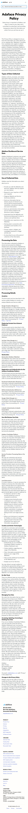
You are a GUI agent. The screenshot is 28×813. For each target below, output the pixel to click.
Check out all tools (7, 773)
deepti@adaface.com (8, 713)
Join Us (5, 783)
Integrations (6, 730)
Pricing (4, 726)
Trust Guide (19, 808)
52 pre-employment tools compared (11, 755)
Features (5, 728)
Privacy (12, 808)
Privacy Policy (5, 352)
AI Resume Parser (7, 734)
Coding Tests (6, 741)
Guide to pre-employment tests (10, 771)
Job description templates (9, 762)
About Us (5, 781)
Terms (7, 808)
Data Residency (13, 256)
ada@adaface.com (12, 673)
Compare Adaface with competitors (11, 757)
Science (5, 724)
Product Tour (6, 721)
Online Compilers (7, 766)
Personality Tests (7, 746)
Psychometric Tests (7, 743)
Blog (4, 785)
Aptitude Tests (6, 739)
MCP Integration (7, 732)
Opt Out (8, 320)
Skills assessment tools (8, 753)
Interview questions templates (10, 764)
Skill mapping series (8, 759)
